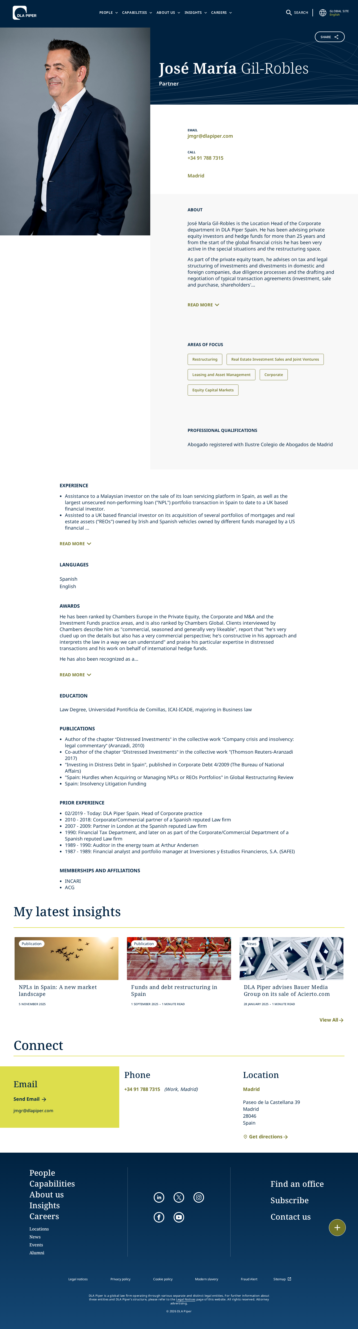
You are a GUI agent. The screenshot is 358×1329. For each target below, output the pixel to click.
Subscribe (290, 1200)
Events (36, 1245)
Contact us (291, 1216)
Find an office (297, 1183)
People (106, 12)
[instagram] (198, 1197)
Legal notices (78, 1279)
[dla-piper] (26, 13)
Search (301, 12)
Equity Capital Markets (213, 389)
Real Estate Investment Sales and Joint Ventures (275, 359)
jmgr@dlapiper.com (210, 136)
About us (166, 12)
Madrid (196, 175)
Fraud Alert (249, 1279)
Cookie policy (163, 1279)
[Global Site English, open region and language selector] (323, 13)
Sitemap (279, 1279)
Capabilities (134, 12)
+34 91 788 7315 (205, 158)
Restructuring (205, 359)
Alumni (36, 1253)
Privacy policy (120, 1279)
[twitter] (179, 1197)
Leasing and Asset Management (221, 374)
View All (329, 1020)
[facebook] (159, 1217)
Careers (219, 12)
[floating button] (337, 1227)
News (35, 1237)
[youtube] (179, 1217)
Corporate (273, 374)
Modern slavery (206, 1279)
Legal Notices (186, 1299)
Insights (193, 12)
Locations (39, 1229)
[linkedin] (159, 1197)
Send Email (26, 1099)
